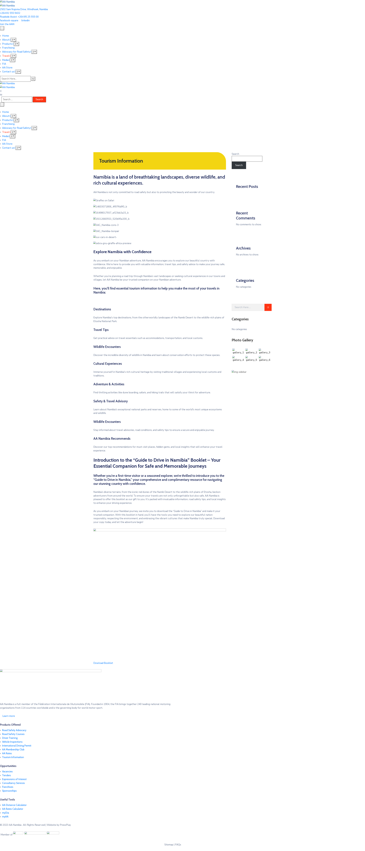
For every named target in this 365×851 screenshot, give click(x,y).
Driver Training (10, 738)
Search (235, 154)
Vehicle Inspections (12, 741)
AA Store (7, 67)
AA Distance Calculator (14, 805)
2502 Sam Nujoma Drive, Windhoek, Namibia (24, 9)
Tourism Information (13, 757)
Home (5, 35)
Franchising (8, 47)
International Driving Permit (16, 745)
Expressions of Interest (14, 779)
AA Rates (7, 753)
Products (7, 44)
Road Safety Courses (13, 734)
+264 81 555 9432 (10, 13)
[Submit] (268, 307)
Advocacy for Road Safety (16, 51)
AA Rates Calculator (12, 808)
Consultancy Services (13, 783)
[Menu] (13, 40)
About (5, 39)
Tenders (6, 775)
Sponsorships (9, 790)
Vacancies (7, 771)
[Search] (33, 79)
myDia (5, 812)
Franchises (7, 786)
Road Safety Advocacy (14, 730)
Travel (5, 56)
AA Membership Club (13, 749)
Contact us (8, 71)
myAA (5, 816)
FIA (4, 64)
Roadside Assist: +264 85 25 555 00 (19, 16)
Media (5, 60)
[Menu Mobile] (2, 28)
